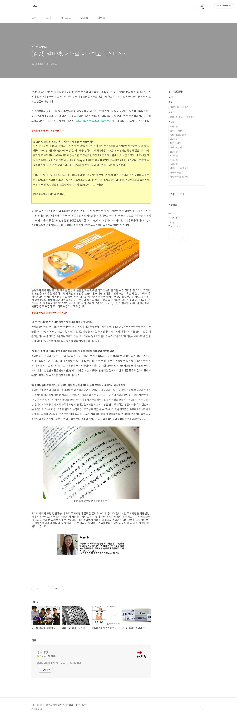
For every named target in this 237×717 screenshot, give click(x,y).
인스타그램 (179, 238)
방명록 (101, 18)
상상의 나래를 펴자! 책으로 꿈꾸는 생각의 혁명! (59, 663)
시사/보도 (65, 18)
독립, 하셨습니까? (178, 134)
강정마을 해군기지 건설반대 (182, 116)
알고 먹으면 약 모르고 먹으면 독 (93, 120)
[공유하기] (42, 588)
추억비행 (174, 159)
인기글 (181, 194)
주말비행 (174, 155)
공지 (48, 18)
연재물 (84, 18)
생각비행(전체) (175, 91)
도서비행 (174, 126)
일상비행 (174, 151)
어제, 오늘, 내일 (177, 147)
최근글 (171, 194)
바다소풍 (174, 139)
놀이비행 (174, 164)
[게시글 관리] (46, 588)
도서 (33, 18)
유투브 (186, 238)
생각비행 (42, 652)
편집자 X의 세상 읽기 (179, 168)
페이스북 (171, 238)
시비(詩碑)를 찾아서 (179, 176)
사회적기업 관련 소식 (179, 106)
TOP (203, 706)
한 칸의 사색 (175, 143)
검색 (195, 6)
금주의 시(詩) (176, 130)
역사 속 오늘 (175, 172)
